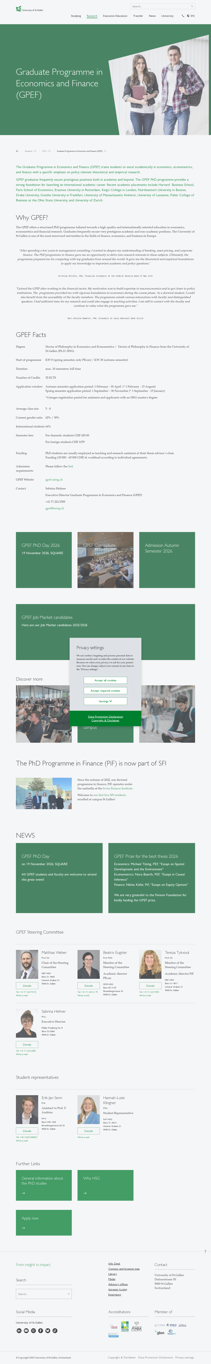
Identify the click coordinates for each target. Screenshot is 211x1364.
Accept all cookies (105, 680)
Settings (104, 701)
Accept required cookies (105, 690)
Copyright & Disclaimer (105, 720)
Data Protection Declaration (105, 716)
